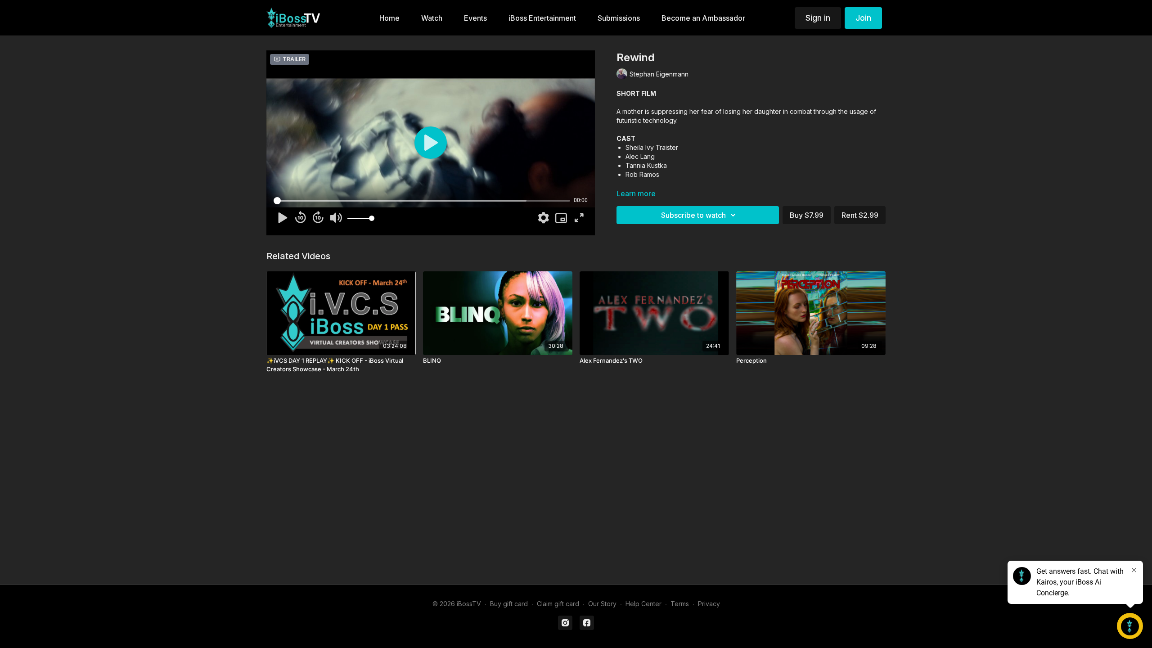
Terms (679, 604)
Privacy (709, 604)
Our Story (602, 604)
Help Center (644, 604)
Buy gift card (509, 604)
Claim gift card (558, 604)
